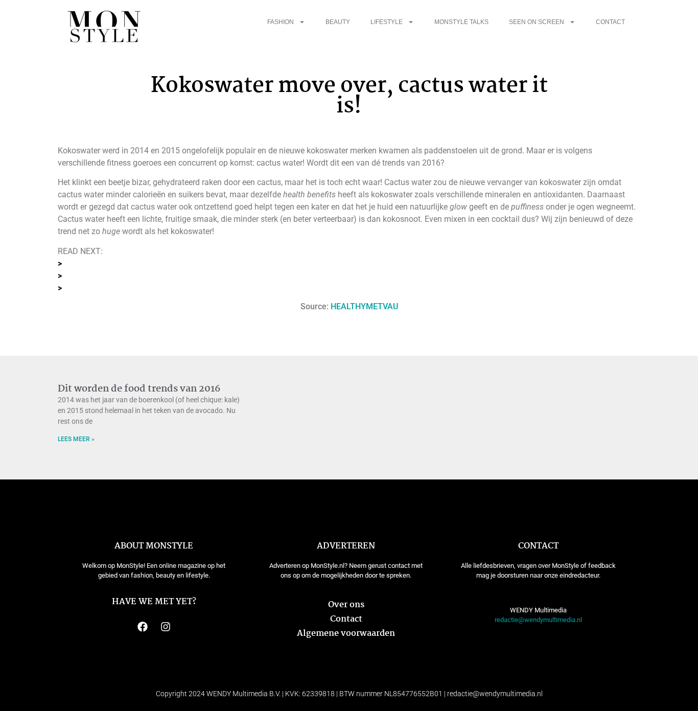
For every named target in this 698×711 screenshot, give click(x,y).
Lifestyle (386, 22)
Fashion (280, 22)
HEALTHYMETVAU (364, 306)
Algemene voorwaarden (346, 633)
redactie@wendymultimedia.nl (538, 620)
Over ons (346, 605)
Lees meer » (76, 439)
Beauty (337, 22)
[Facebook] (142, 626)
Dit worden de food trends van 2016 (139, 389)
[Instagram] (165, 626)
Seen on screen (536, 22)
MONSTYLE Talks (461, 22)
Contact (610, 22)
